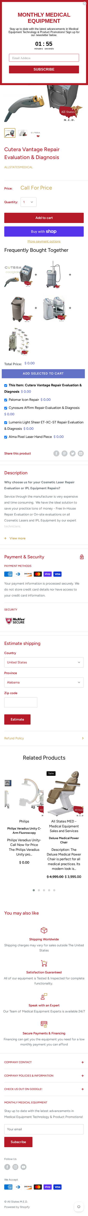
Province (10, 673)
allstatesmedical (18, 167)
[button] (33, 890)
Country (10, 653)
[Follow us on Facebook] (7, 1167)
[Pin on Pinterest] (64, 453)
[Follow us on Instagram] (15, 1167)
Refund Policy (14, 738)
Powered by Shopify (17, 1207)
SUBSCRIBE (44, 69)
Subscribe (18, 1142)
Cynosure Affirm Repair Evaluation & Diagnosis (44, 408)
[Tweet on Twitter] (73, 453)
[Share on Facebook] (56, 453)
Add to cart (44, 218)
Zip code (10, 693)
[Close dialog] (84, 3)
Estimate (17, 719)
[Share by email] (81, 453)
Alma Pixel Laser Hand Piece (30, 437)
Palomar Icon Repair (24, 400)
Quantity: (11, 202)
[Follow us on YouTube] (23, 1167)
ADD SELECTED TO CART (44, 373)
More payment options (44, 241)
